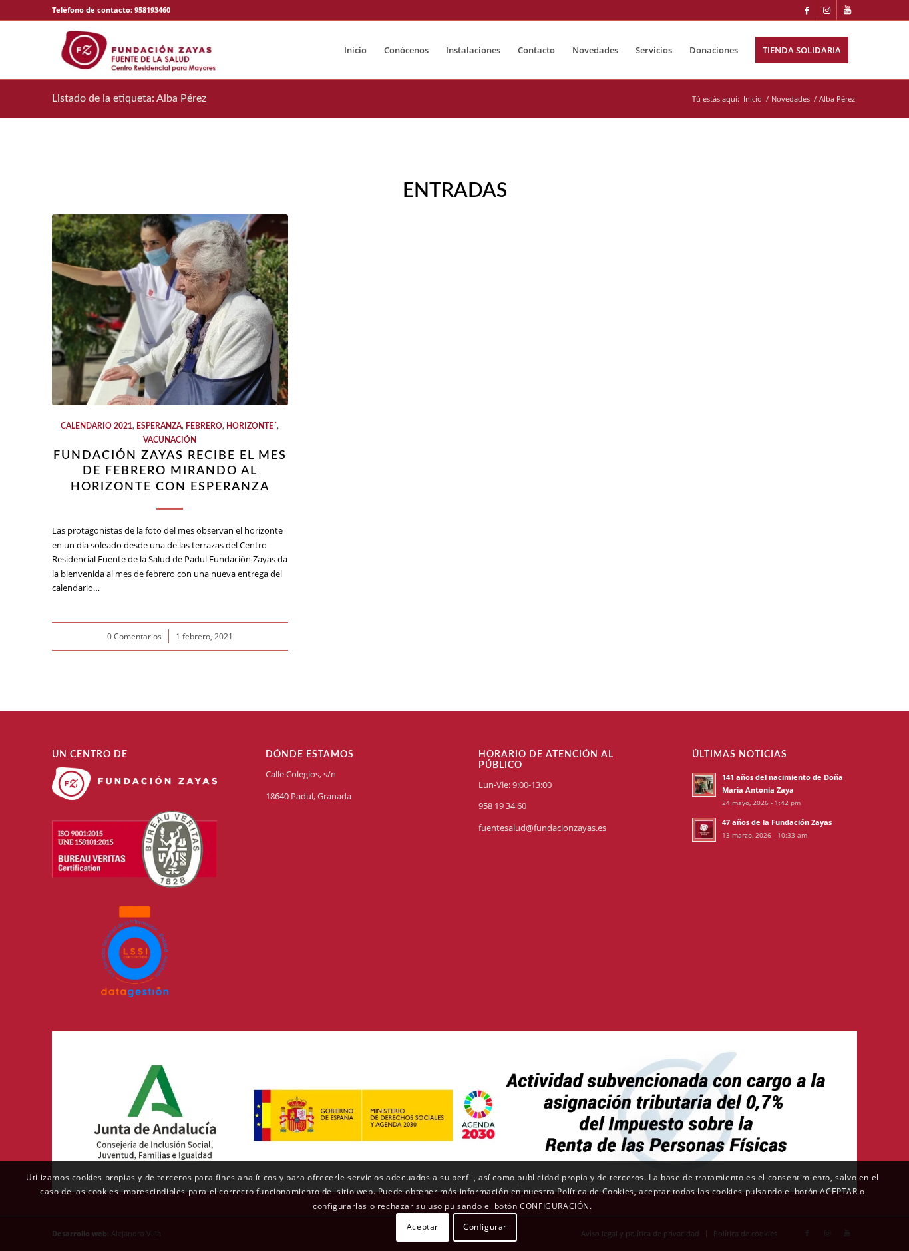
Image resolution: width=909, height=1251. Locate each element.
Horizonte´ (251, 426)
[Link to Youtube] (847, 10)
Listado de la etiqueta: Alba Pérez (129, 98)
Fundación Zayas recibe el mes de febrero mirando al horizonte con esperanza (170, 471)
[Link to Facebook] (807, 10)
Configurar (485, 1227)
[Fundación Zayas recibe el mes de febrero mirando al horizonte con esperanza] (170, 309)
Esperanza (159, 426)
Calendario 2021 (96, 426)
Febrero (204, 426)
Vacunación (169, 440)
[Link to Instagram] (826, 10)
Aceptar (423, 1227)
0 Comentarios (134, 636)
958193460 (152, 10)
